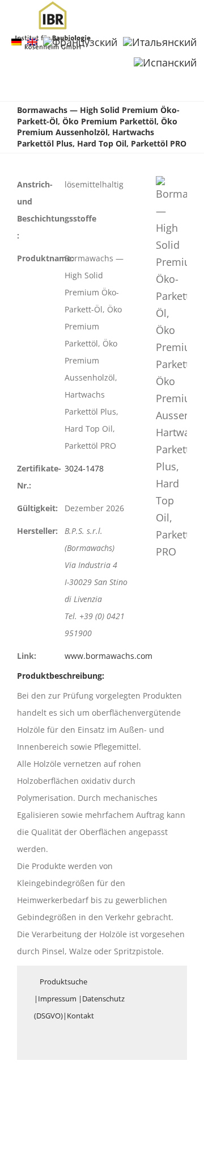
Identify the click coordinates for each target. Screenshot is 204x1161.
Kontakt (80, 1015)
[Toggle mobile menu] (182, 19)
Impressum (57, 998)
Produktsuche (63, 981)
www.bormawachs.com (108, 655)
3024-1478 (84, 468)
